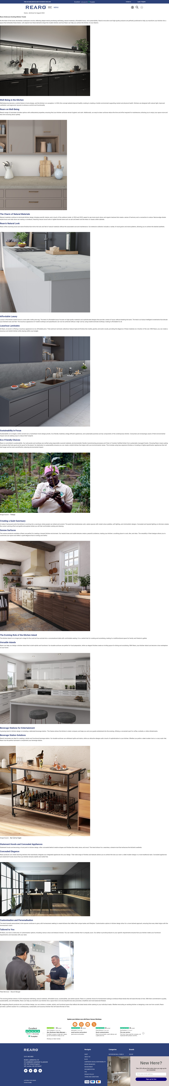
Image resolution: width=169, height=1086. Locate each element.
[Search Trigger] (137, 7)
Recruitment (88, 1067)
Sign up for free (151, 1079)
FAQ (85, 1072)
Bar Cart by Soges (15, 838)
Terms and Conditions (91, 1077)
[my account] (132, 7)
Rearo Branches (89, 1064)
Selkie (131, 1054)
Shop (86, 1054)
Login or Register (141, 1)
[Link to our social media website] (25, 1070)
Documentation (89, 1069)
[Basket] (141, 7)
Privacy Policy (89, 1074)
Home (26, 13)
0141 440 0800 (28, 1056)
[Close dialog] (167, 1058)
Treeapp (12, 514)
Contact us (128, 1)
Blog (86, 1059)
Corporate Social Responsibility (95, 1062)
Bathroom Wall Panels (116, 1054)
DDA (30, 1082)
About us (87, 1057)
